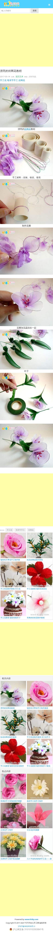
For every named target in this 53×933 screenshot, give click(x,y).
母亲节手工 (12, 80)
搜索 (35, 10)
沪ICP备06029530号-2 (26, 926)
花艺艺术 (19, 76)
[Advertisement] (26, 40)
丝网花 (21, 80)
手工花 (3, 80)
